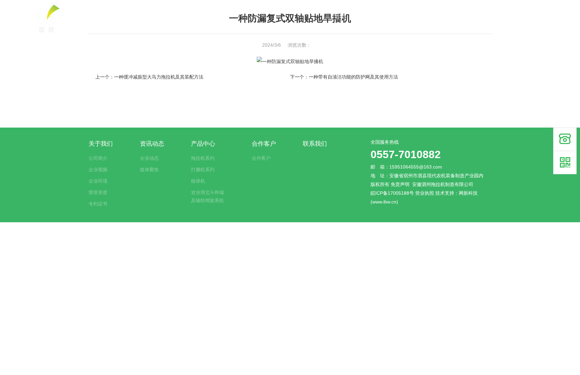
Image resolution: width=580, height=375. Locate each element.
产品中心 (444, 16)
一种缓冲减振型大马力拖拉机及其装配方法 (158, 77)
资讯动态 (408, 16)
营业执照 (424, 193)
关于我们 (371, 16)
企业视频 (98, 169)
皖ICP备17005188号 (392, 193)
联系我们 (517, 16)
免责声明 (400, 184)
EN (547, 16)
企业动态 (149, 158)
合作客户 (481, 16)
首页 (340, 16)
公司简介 (98, 158)
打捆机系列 (202, 169)
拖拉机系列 (202, 158)
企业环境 (98, 181)
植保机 (198, 181)
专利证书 (98, 203)
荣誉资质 (98, 192)
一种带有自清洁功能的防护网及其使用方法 (353, 77)
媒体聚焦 (149, 169)
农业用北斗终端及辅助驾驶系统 (207, 196)
